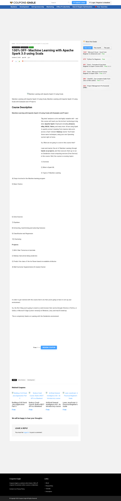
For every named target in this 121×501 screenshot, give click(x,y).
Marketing (50, 7)
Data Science (15, 47)
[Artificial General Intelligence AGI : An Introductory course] (53, 393)
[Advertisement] (60, 23)
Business (14, 7)
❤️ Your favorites (101, 7)
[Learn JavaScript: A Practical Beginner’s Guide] (70, 393)
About (47, 483)
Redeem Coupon (49, 347)
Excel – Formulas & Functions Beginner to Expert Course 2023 (94, 65)
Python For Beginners (94, 59)
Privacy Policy (21, 489)
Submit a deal (80, 2)
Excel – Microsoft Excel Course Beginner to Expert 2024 (95, 72)
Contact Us (12, 489)
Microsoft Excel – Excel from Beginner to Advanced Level (95, 53)
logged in (26, 432)
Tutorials (48, 488)
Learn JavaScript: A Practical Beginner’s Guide (70, 404)
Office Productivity (63, 7)
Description (49, 491)
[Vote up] (19, 61)
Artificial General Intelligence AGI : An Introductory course (53, 404)
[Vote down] (16, 61)
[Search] (68, 2)
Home (13, 43)
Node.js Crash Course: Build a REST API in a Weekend (36, 404)
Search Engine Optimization (82, 7)
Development (24, 7)
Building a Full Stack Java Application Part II (19, 404)
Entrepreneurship (38, 7)
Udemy (31, 47)
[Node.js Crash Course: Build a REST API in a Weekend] (36, 393)
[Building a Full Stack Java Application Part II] (20, 393)
